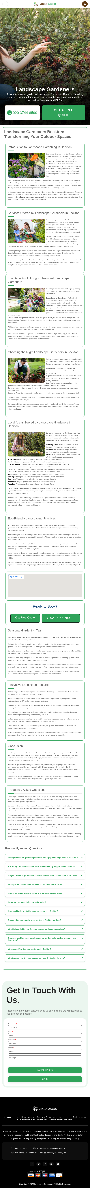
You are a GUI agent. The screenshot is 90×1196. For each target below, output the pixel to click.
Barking (11, 477)
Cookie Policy (81, 1131)
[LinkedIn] (51, 1164)
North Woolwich (14, 459)
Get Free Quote (25, 617)
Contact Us (16, 1131)
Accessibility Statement (64, 1131)
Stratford (49, 454)
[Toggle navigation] (5, 4)
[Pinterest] (58, 1164)
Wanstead (12, 481)
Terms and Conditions (31, 1131)
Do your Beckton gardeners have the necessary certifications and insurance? (42, 876)
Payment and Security (20, 1139)
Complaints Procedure (13, 1135)
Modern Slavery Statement (75, 1135)
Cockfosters (51, 450)
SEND (45, 1079)
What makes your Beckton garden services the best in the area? (36, 958)
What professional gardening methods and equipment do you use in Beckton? (43, 858)
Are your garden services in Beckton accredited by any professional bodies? (42, 867)
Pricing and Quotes (38, 1139)
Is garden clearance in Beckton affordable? (27, 902)
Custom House (14, 464)
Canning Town (52, 445)
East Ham (11, 479)
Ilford (10, 474)
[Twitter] (38, 1164)
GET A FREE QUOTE (63, 112)
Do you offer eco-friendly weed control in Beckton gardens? (34, 920)
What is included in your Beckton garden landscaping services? (36, 929)
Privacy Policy (48, 1131)
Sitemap (75, 1139)
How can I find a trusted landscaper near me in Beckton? (33, 911)
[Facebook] (32, 1164)
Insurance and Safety (54, 1135)
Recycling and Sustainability (59, 1139)
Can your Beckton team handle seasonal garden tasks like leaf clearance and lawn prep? (42, 939)
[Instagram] (45, 1164)
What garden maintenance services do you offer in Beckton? (35, 884)
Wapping (11, 484)
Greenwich (12, 472)
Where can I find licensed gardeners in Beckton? (29, 949)
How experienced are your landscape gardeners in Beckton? (35, 893)
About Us (7, 1131)
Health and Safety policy (34, 1135)
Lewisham (12, 467)
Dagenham (12, 469)
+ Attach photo (45, 1070)
